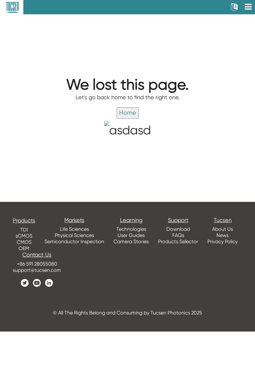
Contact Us (36, 255)
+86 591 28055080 (37, 264)
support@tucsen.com (37, 270)
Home (127, 112)
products (24, 220)
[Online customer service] (245, 244)
